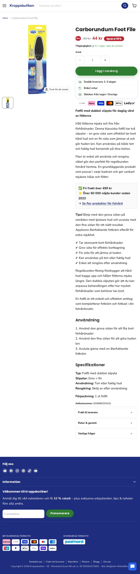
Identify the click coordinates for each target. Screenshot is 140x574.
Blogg (96, 561)
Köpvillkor (73, 561)
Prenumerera (59, 513)
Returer (86, 561)
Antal (78, 52)
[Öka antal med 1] (105, 60)
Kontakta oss (35, 561)
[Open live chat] (132, 566)
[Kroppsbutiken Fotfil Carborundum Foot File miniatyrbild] (7, 102)
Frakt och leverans (55, 561)
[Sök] (124, 6)
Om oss (107, 561)
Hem (5, 18)
